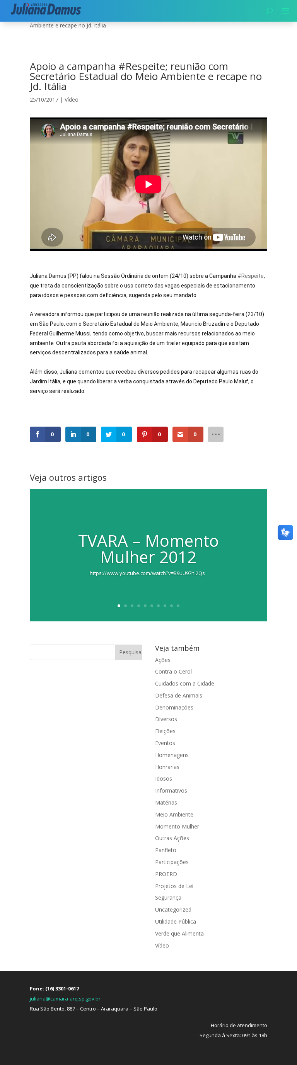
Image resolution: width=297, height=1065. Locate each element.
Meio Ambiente (174, 814)
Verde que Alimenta (179, 933)
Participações (172, 862)
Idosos (163, 778)
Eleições (165, 731)
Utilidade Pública (175, 921)
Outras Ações (172, 838)
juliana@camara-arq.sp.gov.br (65, 998)
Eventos (165, 743)
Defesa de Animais (178, 695)
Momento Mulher (177, 826)
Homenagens (172, 755)
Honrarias (167, 767)
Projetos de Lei (174, 886)
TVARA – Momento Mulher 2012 (148, 548)
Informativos (171, 790)
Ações (163, 659)
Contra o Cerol (173, 671)
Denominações (174, 707)
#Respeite (250, 276)
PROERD (166, 874)
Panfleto (165, 850)
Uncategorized (173, 909)
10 (178, 605)
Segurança (168, 897)
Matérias (166, 802)
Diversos (166, 719)
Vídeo (72, 99)
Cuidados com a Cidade (184, 683)
